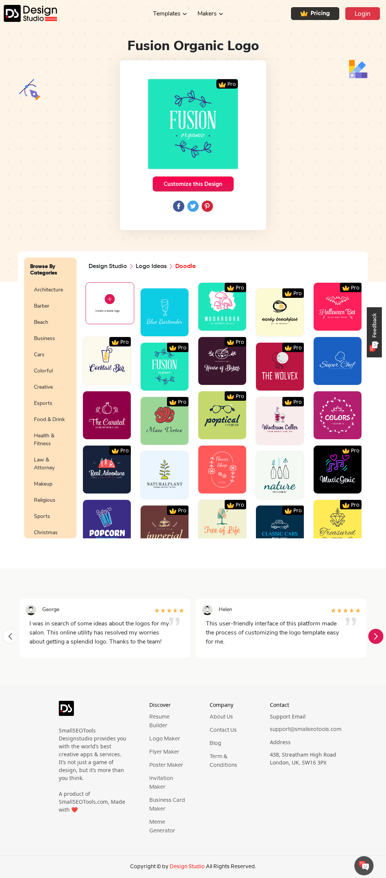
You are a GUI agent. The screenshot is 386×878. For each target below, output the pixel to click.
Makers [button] (207, 13)
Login (363, 13)
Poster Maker (166, 765)
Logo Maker (164, 739)
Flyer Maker (164, 752)
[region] (50, 409)
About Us (221, 717)
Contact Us (223, 730)
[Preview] (156, 327)
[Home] (28, 13)
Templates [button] (167, 13)
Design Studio (108, 267)
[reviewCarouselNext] (375, 636)
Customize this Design (193, 184)
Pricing (320, 14)
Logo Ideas (151, 267)
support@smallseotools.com (306, 729)
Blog (215, 743)
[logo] (66, 711)
